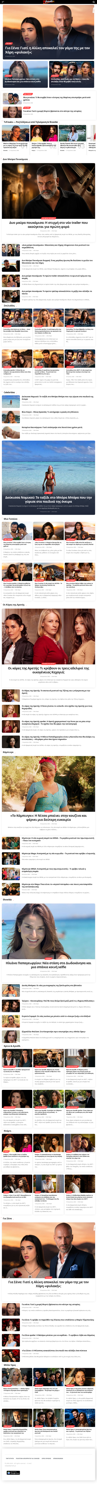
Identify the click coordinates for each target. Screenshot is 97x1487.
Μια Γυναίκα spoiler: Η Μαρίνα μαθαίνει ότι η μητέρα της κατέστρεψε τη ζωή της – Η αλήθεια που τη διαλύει (16, 585)
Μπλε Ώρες (10, 1365)
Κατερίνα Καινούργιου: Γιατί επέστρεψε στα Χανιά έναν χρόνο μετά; (52, 427)
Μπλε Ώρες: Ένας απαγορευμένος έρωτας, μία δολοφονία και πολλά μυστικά (46, 1431)
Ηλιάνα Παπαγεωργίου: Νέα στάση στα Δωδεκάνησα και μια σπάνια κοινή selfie (23, 80)
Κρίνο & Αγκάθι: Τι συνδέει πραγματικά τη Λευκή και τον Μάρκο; (16, 1070)
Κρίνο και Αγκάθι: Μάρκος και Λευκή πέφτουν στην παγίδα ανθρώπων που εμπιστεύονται (47, 1071)
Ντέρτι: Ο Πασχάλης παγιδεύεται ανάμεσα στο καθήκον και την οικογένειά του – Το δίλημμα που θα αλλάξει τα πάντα (47, 1198)
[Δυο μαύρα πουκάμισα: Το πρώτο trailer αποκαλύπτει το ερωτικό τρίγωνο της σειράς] (11, 281)
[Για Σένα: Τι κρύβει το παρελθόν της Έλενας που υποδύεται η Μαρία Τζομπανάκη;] (11, 1325)
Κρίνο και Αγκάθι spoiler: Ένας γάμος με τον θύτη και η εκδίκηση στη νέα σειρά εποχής (79, 1112)
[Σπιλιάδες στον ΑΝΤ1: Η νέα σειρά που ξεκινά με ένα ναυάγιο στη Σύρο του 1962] (80, 358)
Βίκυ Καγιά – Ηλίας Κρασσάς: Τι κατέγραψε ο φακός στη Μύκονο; (50, 412)
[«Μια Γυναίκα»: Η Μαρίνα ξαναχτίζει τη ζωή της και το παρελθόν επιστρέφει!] (48, 531)
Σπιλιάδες (55, 75)
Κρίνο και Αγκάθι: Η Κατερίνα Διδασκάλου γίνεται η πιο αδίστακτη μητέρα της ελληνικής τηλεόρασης (15, 1112)
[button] (3, 2)
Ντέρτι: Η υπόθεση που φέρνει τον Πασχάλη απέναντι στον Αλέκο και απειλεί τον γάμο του (77, 1156)
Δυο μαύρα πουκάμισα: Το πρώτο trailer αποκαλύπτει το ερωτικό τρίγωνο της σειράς (56, 277)
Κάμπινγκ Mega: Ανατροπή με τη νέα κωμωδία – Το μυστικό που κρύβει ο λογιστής (58, 853)
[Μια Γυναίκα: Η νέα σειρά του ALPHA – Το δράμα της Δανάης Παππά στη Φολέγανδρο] (48, 572)
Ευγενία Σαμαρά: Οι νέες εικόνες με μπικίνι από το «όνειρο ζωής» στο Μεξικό (56, 1016)
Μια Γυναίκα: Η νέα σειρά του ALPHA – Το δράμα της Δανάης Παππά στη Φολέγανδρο (48, 585)
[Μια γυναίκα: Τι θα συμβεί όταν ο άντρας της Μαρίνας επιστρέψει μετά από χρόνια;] (12, 98)
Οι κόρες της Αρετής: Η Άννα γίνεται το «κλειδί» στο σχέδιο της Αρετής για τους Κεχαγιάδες (57, 707)
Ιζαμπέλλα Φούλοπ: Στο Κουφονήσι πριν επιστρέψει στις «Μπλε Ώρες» (53, 1031)
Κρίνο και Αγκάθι (10, 1066)
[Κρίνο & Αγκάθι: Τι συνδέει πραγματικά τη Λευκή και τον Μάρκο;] (17, 1058)
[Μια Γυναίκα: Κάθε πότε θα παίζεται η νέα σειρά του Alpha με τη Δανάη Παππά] (80, 531)
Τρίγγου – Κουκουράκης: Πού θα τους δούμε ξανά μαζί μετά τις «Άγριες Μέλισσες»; (58, 1001)
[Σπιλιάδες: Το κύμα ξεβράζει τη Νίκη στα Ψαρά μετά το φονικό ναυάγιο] (80, 318)
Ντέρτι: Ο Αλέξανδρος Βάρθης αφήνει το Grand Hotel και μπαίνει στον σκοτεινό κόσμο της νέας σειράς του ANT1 (79, 1197)
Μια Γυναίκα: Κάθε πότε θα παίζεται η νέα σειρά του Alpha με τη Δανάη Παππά (79, 543)
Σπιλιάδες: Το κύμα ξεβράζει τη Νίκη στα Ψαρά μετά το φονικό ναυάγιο (79, 330)
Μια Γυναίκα (28, 94)
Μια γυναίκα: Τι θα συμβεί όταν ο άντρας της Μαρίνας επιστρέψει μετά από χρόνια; (56, 98)
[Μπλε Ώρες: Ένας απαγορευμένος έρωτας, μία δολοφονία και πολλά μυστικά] (48, 1418)
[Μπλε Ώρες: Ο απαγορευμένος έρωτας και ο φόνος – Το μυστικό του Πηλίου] (80, 1418)
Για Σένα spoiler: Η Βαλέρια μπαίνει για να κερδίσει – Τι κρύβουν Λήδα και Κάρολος (58, 1335)
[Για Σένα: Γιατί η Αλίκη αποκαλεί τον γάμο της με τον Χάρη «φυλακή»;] (48, 32)
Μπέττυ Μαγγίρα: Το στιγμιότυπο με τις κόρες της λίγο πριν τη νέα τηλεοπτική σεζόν (15, 145)
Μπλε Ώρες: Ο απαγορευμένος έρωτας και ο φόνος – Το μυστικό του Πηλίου (79, 1430)
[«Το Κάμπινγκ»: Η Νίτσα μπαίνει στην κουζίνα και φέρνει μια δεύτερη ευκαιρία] (48, 784)
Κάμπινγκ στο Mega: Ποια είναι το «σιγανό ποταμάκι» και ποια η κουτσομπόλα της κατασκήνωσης (57, 885)
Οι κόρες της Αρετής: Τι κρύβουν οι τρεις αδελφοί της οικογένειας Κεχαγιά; (48, 670)
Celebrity (48, 493)
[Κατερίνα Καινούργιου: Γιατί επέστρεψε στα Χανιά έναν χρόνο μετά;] (11, 432)
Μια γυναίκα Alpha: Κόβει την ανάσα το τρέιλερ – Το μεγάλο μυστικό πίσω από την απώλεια (79, 585)
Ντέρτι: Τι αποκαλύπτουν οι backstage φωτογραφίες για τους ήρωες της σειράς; (48, 1155)
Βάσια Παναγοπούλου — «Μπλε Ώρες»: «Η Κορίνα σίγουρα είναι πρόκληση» (16, 1389)
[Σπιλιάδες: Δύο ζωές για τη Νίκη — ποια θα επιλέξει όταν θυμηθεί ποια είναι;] (17, 318)
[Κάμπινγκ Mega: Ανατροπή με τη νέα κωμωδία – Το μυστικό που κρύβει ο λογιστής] (11, 858)
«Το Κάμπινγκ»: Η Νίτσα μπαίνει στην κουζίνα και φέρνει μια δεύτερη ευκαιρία (48, 817)
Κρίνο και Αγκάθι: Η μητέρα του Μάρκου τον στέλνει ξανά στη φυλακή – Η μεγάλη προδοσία (48, 1112)
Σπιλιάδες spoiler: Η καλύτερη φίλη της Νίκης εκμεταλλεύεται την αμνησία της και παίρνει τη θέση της (48, 331)
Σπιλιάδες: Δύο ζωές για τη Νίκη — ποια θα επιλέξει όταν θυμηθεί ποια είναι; (70, 80)
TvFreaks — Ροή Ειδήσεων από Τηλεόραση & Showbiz (31, 122)
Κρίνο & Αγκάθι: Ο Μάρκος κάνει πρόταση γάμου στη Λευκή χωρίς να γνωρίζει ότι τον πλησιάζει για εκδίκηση (79, 1071)
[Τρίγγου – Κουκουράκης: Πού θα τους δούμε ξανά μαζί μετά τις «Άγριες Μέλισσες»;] (11, 1006)
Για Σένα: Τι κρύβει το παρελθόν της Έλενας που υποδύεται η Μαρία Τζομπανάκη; (58, 1319)
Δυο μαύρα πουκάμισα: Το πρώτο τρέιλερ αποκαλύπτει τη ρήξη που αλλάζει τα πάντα (57, 292)
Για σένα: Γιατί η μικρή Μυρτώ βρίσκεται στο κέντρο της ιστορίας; (52, 111)
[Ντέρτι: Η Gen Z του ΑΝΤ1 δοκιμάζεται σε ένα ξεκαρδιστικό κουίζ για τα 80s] (17, 1184)
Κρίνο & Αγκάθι (12, 1046)
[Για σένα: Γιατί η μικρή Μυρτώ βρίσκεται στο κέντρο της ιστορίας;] (12, 112)
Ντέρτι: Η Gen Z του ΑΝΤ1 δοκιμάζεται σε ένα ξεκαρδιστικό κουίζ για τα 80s (17, 1196)
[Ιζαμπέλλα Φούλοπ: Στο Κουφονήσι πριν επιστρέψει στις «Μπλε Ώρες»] (11, 1036)
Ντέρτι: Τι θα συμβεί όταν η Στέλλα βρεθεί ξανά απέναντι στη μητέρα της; (44, 145)
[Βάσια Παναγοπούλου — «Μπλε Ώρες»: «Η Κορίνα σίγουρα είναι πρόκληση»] (17, 1377)
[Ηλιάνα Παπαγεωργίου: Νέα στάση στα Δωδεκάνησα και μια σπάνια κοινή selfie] (48, 931)
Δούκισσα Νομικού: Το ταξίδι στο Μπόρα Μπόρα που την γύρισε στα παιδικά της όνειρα (57, 397)
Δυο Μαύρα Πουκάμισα (15, 159)
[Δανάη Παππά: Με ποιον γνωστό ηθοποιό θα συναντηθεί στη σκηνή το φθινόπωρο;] (72, 133)
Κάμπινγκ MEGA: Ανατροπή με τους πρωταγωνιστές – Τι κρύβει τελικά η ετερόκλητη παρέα (54, 870)
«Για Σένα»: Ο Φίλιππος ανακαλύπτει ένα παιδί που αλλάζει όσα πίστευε (54, 1350)
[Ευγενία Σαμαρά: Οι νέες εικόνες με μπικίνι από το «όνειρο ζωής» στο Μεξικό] (11, 1021)
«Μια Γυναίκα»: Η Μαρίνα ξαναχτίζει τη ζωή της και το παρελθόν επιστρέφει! (48, 543)
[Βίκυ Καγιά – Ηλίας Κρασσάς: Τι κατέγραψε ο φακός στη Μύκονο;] (11, 417)
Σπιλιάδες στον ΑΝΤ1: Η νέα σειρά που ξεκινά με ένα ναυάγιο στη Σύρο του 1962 (79, 372)
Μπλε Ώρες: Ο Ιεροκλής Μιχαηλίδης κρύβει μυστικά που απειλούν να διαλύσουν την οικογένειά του (15, 1431)
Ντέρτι (33, 150)
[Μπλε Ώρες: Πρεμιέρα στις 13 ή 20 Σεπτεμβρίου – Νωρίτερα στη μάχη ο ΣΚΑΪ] (48, 1377)
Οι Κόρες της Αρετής (14, 605)
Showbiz (8, 75)
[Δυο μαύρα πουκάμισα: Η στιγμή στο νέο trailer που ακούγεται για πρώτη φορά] (48, 191)
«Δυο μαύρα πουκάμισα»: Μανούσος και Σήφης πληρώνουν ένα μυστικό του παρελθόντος (55, 246)
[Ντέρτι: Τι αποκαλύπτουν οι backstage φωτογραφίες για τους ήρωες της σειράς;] (48, 1143)
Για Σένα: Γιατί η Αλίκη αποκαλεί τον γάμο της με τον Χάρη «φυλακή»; (47, 50)
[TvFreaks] (48, 2)
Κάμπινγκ (8, 752)
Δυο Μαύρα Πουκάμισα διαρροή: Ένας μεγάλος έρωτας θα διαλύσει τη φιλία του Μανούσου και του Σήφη (57, 261)
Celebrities (9, 392)
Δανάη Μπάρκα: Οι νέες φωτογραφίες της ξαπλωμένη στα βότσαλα (52, 985)
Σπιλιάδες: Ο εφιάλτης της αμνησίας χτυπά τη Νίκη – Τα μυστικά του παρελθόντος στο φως (47, 372)
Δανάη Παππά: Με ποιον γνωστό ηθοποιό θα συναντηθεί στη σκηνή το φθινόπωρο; (72, 145)
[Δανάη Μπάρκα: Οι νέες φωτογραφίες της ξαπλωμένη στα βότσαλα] (11, 990)
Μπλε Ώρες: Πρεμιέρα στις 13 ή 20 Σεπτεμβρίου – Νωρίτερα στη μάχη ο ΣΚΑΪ (47, 1390)
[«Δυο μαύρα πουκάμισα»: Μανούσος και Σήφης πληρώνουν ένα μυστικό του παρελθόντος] (11, 250)
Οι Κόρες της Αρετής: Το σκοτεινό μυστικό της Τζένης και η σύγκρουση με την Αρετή (56, 691)
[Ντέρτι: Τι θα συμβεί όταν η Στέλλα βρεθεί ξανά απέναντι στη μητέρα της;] (44, 133)
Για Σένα (8, 43)
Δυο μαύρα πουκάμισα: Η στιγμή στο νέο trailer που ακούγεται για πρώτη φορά (48, 224)
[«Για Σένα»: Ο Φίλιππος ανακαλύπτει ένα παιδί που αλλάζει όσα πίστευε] (11, 1355)
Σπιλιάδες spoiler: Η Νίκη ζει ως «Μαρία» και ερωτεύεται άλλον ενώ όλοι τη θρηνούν (17, 372)
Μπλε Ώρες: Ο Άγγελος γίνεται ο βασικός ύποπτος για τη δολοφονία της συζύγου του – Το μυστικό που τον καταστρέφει (79, 1390)
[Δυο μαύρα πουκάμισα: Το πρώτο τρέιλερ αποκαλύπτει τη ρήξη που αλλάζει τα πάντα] (11, 296)
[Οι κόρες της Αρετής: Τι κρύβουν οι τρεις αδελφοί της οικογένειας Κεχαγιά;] (48, 636)
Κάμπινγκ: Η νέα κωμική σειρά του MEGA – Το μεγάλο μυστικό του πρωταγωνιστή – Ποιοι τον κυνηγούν (58, 839)
